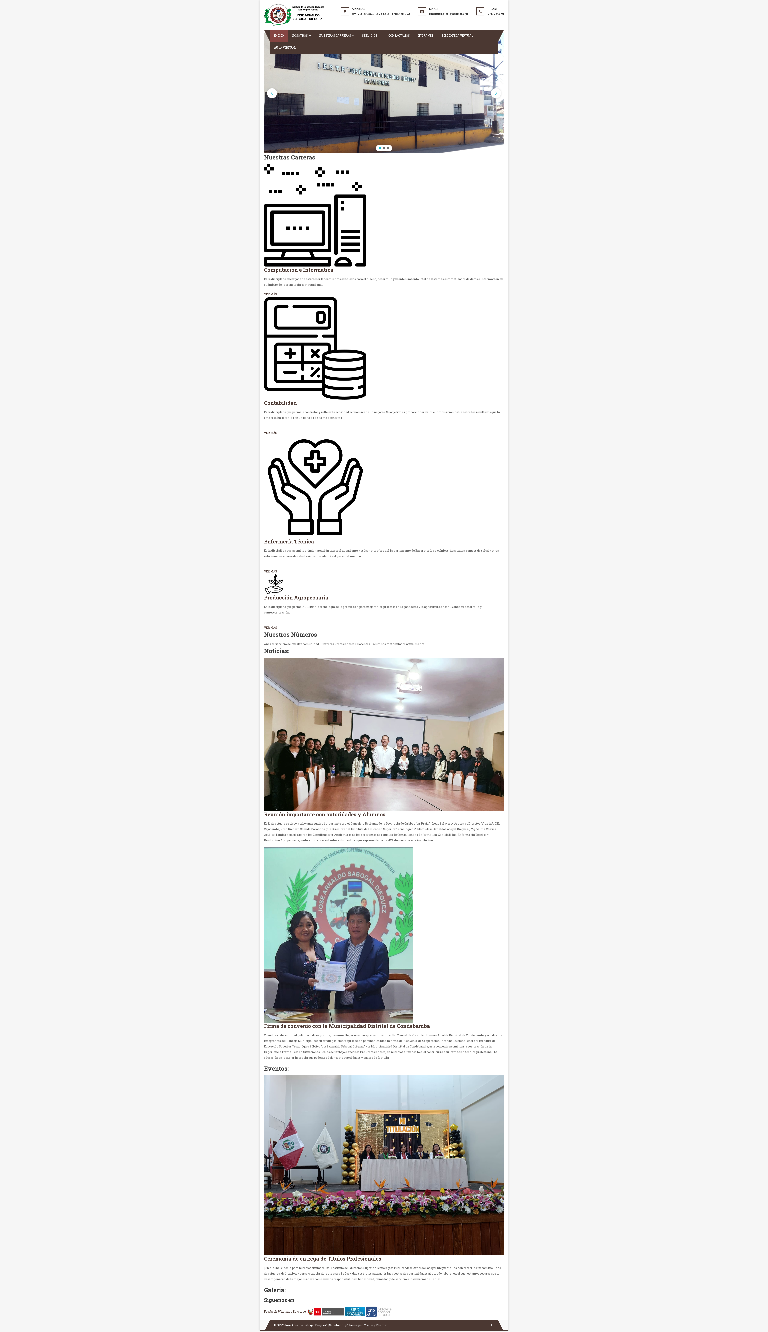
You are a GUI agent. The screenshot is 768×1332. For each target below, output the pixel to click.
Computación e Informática (298, 269)
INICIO (279, 35)
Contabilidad (280, 402)
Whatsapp (285, 1311)
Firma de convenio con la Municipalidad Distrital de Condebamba (347, 1025)
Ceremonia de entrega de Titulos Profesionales (322, 1258)
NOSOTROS (300, 35)
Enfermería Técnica (289, 541)
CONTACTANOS (399, 35)
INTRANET (426, 35)
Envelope (299, 1311)
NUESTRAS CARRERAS (335, 35)
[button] (272, 93)
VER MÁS (270, 294)
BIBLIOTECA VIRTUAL (457, 35)
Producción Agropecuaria (296, 597)
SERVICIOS (369, 35)
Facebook (271, 1311)
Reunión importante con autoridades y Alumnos (324, 814)
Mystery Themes (376, 1325)
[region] (384, 93)
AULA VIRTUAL (285, 47)
